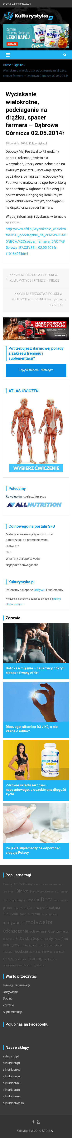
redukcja (21, 951)
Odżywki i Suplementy (34, 938)
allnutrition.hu (11, 1083)
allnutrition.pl (11, 1063)
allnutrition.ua (11, 1096)
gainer (7, 908)
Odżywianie (10, 992)
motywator (39, 922)
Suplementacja (12, 1012)
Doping (7, 998)
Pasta (57, 939)
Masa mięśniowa (49, 914)
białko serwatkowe (42, 891)
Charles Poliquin (17, 900)
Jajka (16, 908)
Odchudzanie (15, 931)
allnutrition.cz (12, 1069)
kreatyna (53, 907)
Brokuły (64, 892)
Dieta (47, 900)
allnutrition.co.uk (13, 1103)
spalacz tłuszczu (34, 496)
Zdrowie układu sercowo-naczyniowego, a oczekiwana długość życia (36, 789)
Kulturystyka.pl (38, 143)
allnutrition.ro (11, 1090)
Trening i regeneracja (17, 985)
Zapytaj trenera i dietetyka (36, 370)
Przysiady (7, 952)
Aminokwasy (23, 884)
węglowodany (50, 959)
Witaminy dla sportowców (23, 558)
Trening (35, 958)
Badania (53, 884)
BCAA (61, 884)
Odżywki (39, 590)
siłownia (47, 951)
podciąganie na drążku (31, 945)
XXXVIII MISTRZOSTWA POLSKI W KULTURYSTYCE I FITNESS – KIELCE (34, 277)
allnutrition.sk (12, 1076)
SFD (9, 552)
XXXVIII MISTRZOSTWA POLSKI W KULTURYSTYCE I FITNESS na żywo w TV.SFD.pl (37, 299)
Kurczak (25, 914)
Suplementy (20, 959)
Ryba (32, 952)
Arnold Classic (41, 884)
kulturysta (10, 914)
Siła (38, 951)
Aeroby (7, 884)
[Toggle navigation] (8, 54)
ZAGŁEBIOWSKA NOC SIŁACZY (17, 965)
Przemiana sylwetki (53, 945)
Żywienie (39, 965)
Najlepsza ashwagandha (22, 565)
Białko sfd (12, 546)
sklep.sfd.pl (11, 1056)
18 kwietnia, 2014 (16, 143)
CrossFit (32, 900)
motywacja (13, 922)
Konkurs (39, 908)
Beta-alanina (9, 892)
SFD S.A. (47, 1131)
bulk (5, 900)
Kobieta (26, 908)
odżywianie (38, 931)
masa (35, 914)
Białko (22, 890)
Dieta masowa (61, 900)
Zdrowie (8, 1005)
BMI (57, 892)
